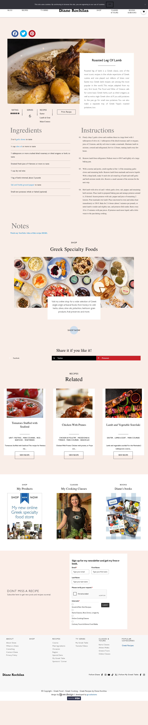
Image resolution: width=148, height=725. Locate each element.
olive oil (19, 147)
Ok (109, 4)
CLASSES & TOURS (104, 640)
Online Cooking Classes (80, 618)
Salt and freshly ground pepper (22, 185)
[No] (145, 4)
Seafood (19, 440)
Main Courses (45, 121)
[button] (143, 11)
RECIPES (56, 639)
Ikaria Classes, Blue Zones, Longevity (85, 613)
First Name (95, 567)
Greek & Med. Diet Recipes (81, 607)
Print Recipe (66, 112)
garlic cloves (20, 139)
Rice (38, 438)
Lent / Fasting (15, 438)
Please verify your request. (82, 587)
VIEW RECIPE (24, 455)
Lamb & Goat (45, 117)
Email (74, 567)
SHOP (32, 639)
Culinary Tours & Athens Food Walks (85, 624)
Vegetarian (29, 440)
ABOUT (10, 639)
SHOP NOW (74, 330)
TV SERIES (80, 639)
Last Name (76, 578)
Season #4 (84, 440)
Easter (42, 113)
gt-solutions (92, 695)
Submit (105, 605)
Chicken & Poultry (67, 438)
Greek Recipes (128, 646)
